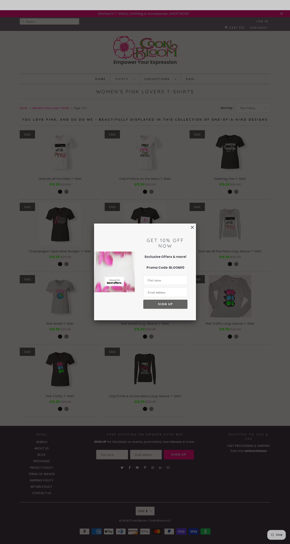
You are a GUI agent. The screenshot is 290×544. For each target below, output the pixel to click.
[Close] (192, 227)
